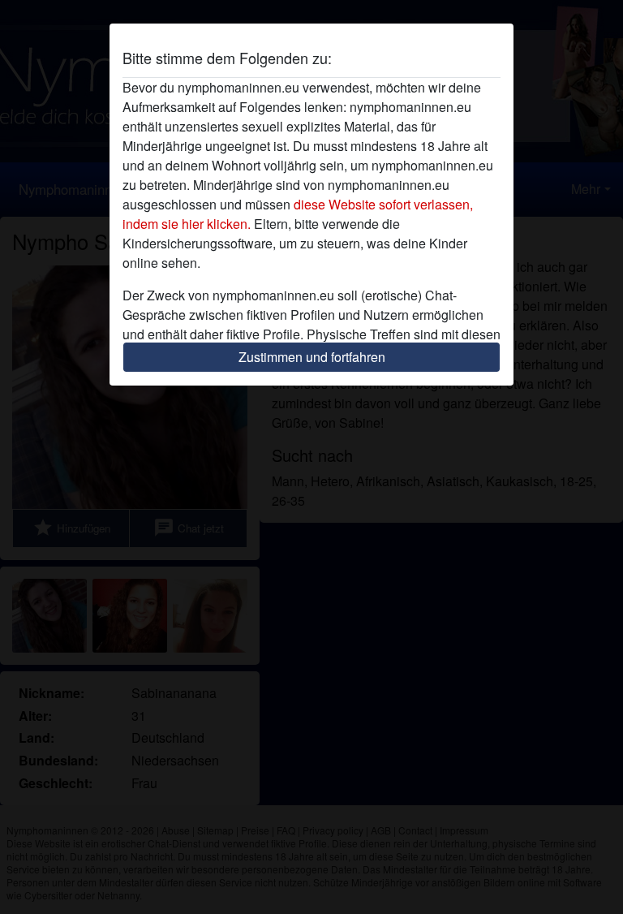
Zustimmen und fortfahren (311, 356)
